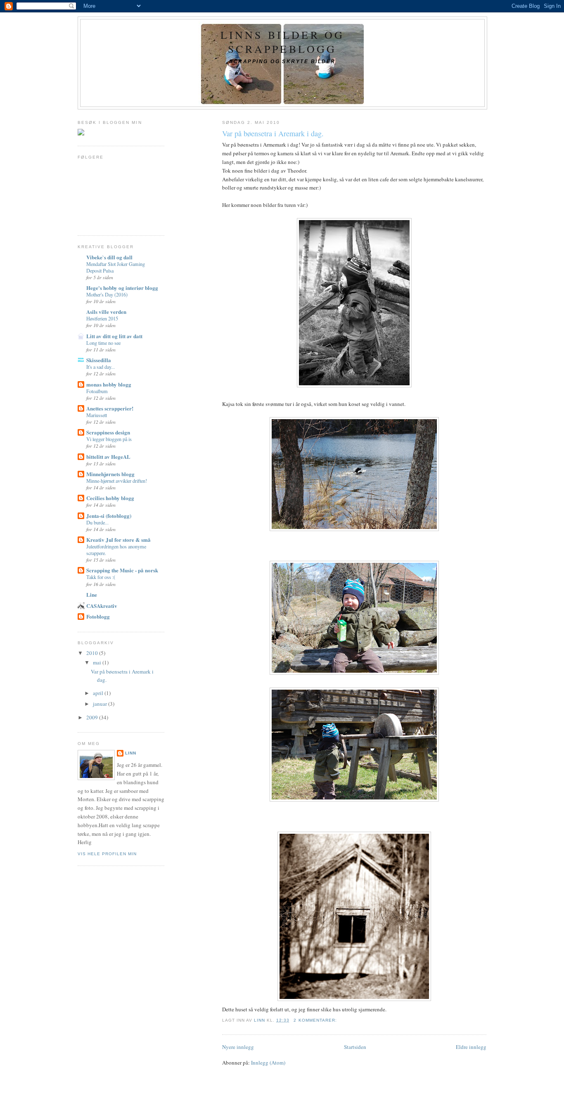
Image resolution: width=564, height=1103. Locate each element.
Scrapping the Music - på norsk (122, 570)
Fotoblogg (98, 616)
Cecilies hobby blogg (110, 498)
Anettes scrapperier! (109, 408)
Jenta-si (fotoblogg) (108, 515)
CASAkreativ (101, 606)
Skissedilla (98, 360)
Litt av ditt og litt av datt (114, 336)
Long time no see (103, 342)
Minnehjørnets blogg (110, 474)
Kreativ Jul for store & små (118, 539)
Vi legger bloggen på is (109, 439)
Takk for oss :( (100, 577)
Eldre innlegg (471, 1047)
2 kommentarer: (316, 1020)
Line (91, 594)
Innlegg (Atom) (268, 1062)
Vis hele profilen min (107, 854)
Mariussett (96, 415)
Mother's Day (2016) (107, 294)
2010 (92, 653)
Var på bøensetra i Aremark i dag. (273, 133)
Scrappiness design (108, 432)
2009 (92, 717)
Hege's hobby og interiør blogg (122, 288)
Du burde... (97, 522)
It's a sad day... (100, 366)
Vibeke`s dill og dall (109, 257)
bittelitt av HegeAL (108, 456)
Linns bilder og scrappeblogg (282, 42)
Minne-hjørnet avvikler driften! (116, 480)
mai (97, 662)
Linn (130, 753)
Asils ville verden (106, 311)
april (98, 693)
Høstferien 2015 (102, 318)
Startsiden (355, 1047)
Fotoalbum (97, 391)
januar (100, 703)
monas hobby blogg (108, 384)
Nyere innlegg (238, 1047)
